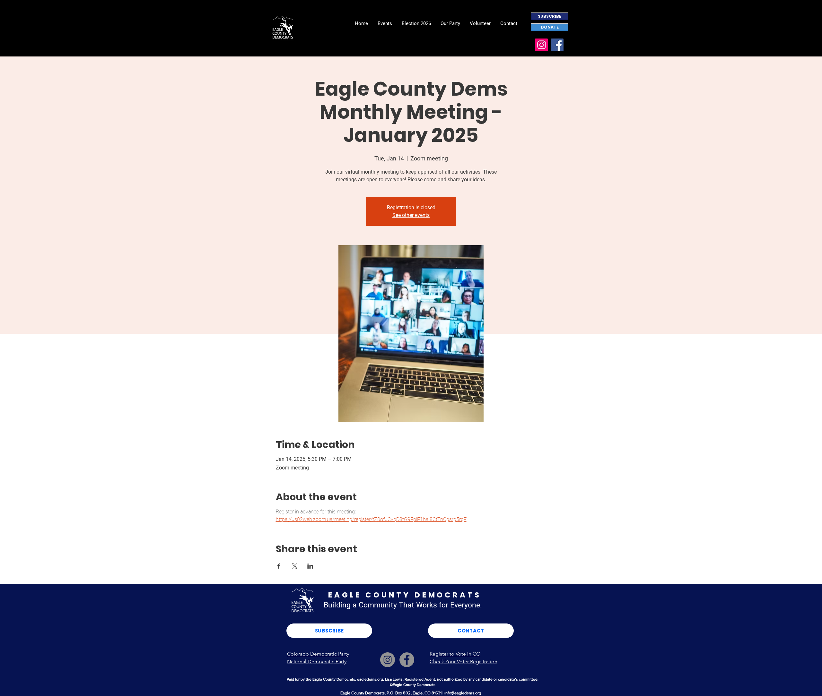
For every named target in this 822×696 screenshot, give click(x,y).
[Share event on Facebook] (279, 566)
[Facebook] (557, 45)
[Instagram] (541, 45)
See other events (411, 215)
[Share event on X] (295, 566)
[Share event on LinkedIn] (310, 566)
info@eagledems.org (462, 693)
